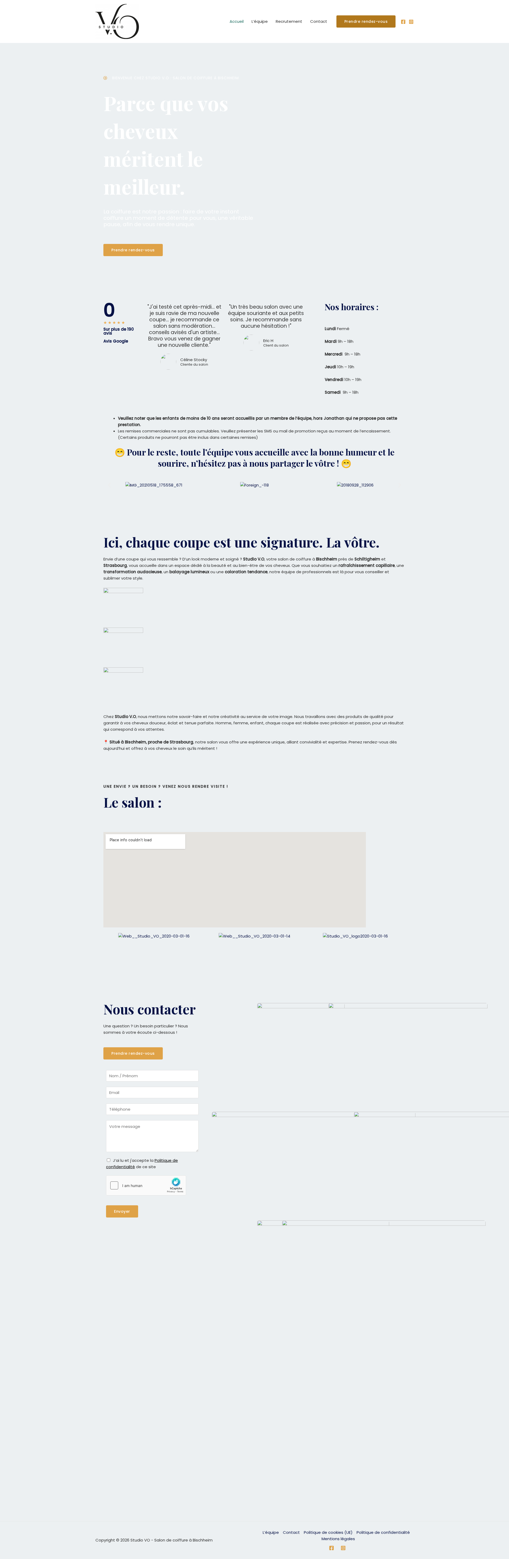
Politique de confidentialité (383, 1532)
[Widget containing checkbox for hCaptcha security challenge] (146, 1185)
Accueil (237, 21)
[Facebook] (403, 21)
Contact (318, 21)
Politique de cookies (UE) (328, 1532)
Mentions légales (338, 1539)
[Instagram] (411, 21)
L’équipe (260, 21)
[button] (109, 485)
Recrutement (289, 21)
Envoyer (122, 1211)
